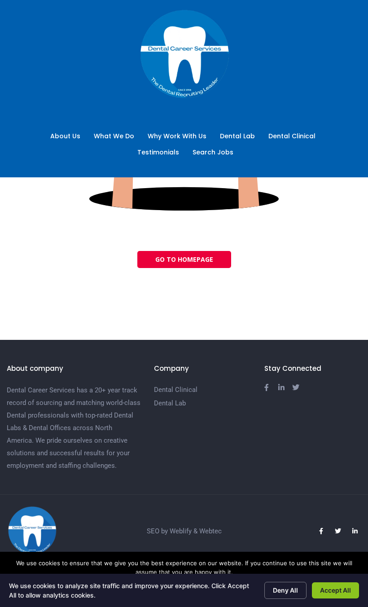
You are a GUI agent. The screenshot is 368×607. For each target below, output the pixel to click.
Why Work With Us (177, 136)
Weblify (181, 531)
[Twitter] (338, 531)
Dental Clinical (291, 136)
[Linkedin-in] (355, 531)
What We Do (114, 136)
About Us (65, 136)
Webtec (210, 531)
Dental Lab (237, 136)
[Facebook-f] (321, 531)
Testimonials (158, 152)
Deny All (285, 590)
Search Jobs (213, 152)
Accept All (335, 590)
